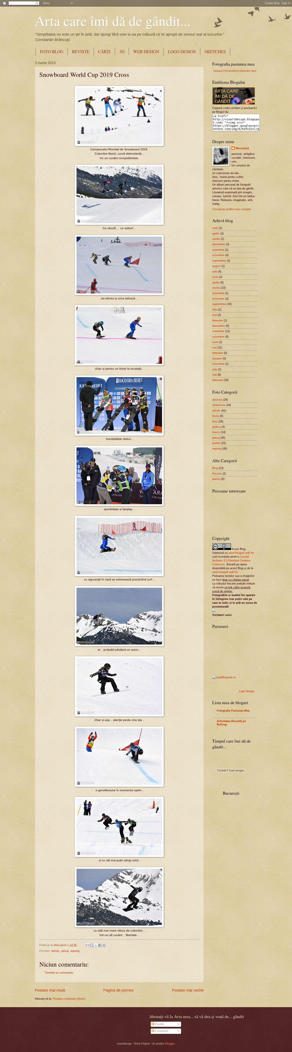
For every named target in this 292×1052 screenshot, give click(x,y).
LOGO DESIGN (182, 51)
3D (121, 51)
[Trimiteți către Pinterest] (104, 945)
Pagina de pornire (118, 990)
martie (216, 238)
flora (215, 421)
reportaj (75, 950)
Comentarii (161, 1031)
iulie (214, 271)
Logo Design (246, 691)
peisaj (65, 950)
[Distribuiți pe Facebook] (100, 945)
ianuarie (217, 358)
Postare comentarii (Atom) (69, 998)
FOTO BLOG (51, 51)
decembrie (218, 244)
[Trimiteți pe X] (96, 945)
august (216, 266)
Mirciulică (242, 148)
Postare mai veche (188, 990)
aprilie (216, 233)
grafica (216, 426)
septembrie (219, 260)
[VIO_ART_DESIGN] (214, 611)
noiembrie (218, 249)
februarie (217, 320)
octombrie (218, 255)
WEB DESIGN (146, 51)
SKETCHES (215, 51)
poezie (216, 479)
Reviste (217, 473)
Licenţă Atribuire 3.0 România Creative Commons (231, 560)
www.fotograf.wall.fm (241, 552)
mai (214, 314)
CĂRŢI (104, 51)
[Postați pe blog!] (92, 945)
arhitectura (218, 405)
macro (216, 432)
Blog (215, 468)
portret (216, 443)
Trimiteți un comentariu (59, 972)
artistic (55, 950)
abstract (217, 399)
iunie (215, 228)
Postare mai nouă (50, 990)
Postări (159, 1024)
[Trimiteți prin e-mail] (88, 945)
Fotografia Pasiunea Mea (233, 710)
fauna (215, 416)
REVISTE (80, 51)
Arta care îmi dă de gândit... (113, 20)
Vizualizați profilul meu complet (231, 209)
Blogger (169, 1043)
